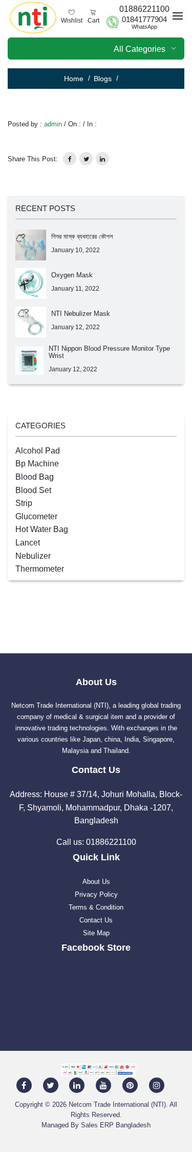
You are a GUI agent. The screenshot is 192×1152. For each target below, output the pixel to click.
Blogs (103, 78)
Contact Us (96, 920)
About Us (96, 881)
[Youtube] (103, 1084)
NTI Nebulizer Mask (80, 313)
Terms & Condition (96, 907)
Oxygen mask (72, 275)
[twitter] (86, 158)
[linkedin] (102, 158)
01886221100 (144, 9)
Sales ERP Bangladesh (116, 1125)
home (73, 78)
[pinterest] (130, 1084)
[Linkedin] (77, 1084)
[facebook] (24, 1084)
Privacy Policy (96, 894)
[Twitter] (50, 1084)
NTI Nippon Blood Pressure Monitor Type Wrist (109, 352)
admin (53, 124)
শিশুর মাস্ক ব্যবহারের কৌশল (82, 236)
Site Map (96, 933)
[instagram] (156, 1084)
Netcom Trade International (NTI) (117, 1104)
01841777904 (144, 19)
